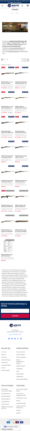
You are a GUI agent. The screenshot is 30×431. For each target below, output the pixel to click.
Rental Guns (4, 362)
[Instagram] (12, 338)
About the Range (5, 360)
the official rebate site (13, 51)
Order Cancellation (21, 357)
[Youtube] (15, 338)
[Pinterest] (18, 338)
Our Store (3, 352)
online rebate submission (16, 48)
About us (3, 354)
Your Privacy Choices (12, 426)
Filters (24, 60)
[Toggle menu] (2, 5)
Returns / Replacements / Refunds (20, 361)
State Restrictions (5, 396)
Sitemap (18, 413)
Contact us (4, 357)
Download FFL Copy (21, 398)
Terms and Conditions (22, 379)
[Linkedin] (21, 338)
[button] (15, 27)
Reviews (18, 410)
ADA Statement (5, 401)
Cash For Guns (5, 404)
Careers (3, 367)
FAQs (17, 371)
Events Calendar (5, 370)
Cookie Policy (22, 376)
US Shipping (19, 368)
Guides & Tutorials (21, 403)
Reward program (5, 399)
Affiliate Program (20, 366)
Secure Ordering (20, 354)
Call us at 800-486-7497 (15, 334)
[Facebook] (9, 338)
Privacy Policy (22, 374)
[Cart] (28, 5)
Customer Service (5, 393)
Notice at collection (7, 429)
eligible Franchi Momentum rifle (18, 41)
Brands (18, 400)
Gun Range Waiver (6, 365)
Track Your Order (20, 352)
